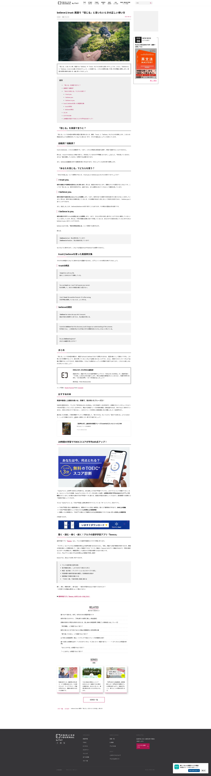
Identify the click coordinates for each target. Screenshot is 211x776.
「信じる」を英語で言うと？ (72, 85)
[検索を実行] (150, 3)
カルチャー (86, 750)
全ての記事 (86, 757)
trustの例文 (68, 106)
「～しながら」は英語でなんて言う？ (72, 651)
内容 (80, 248)
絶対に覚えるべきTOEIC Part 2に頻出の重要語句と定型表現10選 (80, 630)
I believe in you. (70, 100)
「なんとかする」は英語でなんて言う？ (72, 647)
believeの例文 (69, 109)
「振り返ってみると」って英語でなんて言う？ (74, 634)
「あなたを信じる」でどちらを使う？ (74, 91)
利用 (59, 517)
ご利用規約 (59, 770)
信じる (65, 175)
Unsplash (80, 388)
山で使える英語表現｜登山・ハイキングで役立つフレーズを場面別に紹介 (82, 638)
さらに (109, 359)
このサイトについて (115, 755)
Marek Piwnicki (69, 388)
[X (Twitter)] (64, 743)
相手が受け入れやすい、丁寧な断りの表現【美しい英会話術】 (79, 618)
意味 (108, 206)
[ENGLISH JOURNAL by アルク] (64, 3)
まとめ (65, 113)
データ (74, 407)
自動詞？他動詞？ (68, 88)
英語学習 (85, 739)
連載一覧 (112, 739)
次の (66, 558)
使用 (111, 150)
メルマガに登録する (141, 746)
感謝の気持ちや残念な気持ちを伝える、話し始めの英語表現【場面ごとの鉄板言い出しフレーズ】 (90, 622)
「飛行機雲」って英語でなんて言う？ (72, 626)
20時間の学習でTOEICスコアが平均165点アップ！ (78, 119)
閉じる (203, 770)
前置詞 (69, 162)
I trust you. (68, 94)
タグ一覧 (60, 709)
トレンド (85, 753)
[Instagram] (61, 743)
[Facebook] (57, 743)
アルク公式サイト (115, 759)
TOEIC (84, 742)
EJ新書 (111, 742)
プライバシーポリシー (71, 770)
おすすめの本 (67, 116)
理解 (83, 261)
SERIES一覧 (94, 700)
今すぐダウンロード (194, 770)
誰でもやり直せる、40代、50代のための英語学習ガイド (77, 615)
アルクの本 (113, 746)
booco (69, 541)
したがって (112, 155)
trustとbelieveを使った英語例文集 (73, 103)
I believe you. (69, 97)
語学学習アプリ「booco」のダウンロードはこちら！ (74, 596)
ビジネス (85, 746)
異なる (98, 137)
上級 (75, 417)
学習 (79, 503)
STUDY (58, 17)
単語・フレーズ (65, 17)
